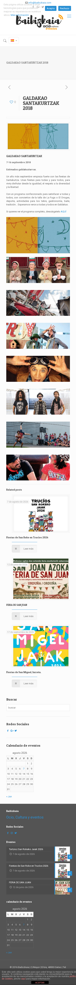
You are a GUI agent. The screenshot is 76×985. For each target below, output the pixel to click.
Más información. (20, 15)
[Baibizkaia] (38, 21)
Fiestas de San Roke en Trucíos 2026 (27, 537)
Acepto (51, 8)
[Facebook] (8, 730)
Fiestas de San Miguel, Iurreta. (23, 672)
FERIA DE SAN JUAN (16, 604)
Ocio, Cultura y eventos (25, 817)
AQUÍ (63, 211)
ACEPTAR (39, 982)
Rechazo (64, 8)
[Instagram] (11, 833)
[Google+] (11, 730)
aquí (23, 978)
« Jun (9, 796)
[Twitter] (15, 730)
